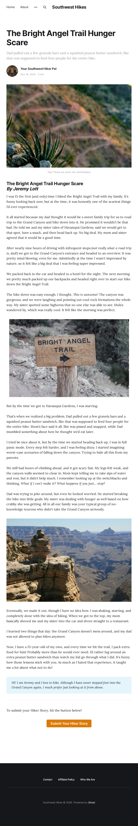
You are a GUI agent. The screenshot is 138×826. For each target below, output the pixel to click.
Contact (47, 779)
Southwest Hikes (69, 7)
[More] (35, 7)
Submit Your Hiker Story (69, 723)
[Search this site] (44, 7)
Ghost (91, 802)
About (24, 7)
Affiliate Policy (66, 779)
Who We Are (87, 779)
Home (10, 7)
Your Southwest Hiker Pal (38, 69)
